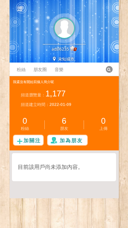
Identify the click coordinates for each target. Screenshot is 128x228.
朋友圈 (40, 69)
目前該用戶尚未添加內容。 (50, 167)
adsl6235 (60, 49)
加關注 (32, 140)
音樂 (59, 69)
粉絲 (21, 69)
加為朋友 (71, 140)
